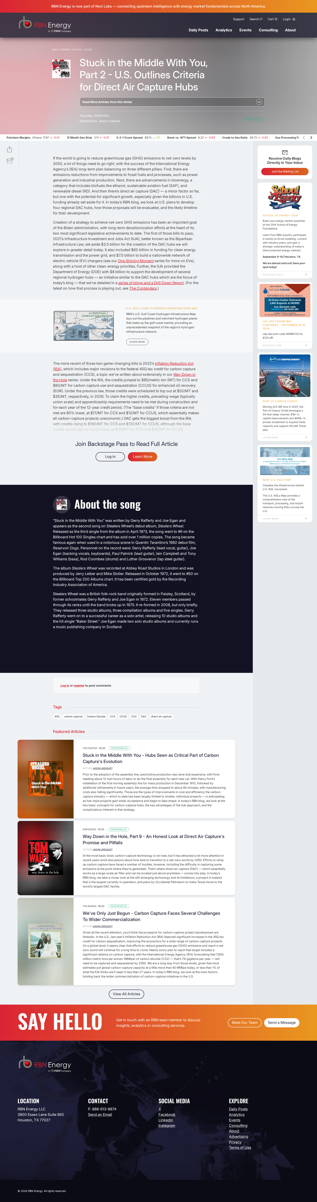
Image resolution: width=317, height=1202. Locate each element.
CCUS (123, 716)
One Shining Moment (136, 261)
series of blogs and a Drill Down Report (151, 283)
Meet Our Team (245, 1022)
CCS (112, 716)
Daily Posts (198, 30)
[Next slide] (311, 137)
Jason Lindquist (109, 121)
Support (238, 19)
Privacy (235, 1142)
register (79, 685)
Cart (271, 19)
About (290, 30)
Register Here (272, 345)
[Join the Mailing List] (10, 160)
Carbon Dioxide (96, 716)
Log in (110, 456)
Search (254, 19)
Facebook (166, 1114)
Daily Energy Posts (66, 49)
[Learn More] (83, 325)
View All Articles (126, 994)
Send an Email (100, 1114)
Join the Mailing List (285, 171)
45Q (57, 716)
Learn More (137, 342)
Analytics (224, 30)
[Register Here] (284, 300)
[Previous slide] (304, 137)
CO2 (134, 716)
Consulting (268, 30)
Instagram (166, 1125)
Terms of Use (240, 1147)
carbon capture (73, 716)
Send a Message (282, 1022)
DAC (144, 716)
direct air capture (161, 716)
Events (245, 30)
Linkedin (165, 1120)
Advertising (238, 1136)
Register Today (273, 274)
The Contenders (143, 288)
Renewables (254, 119)
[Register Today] (284, 197)
